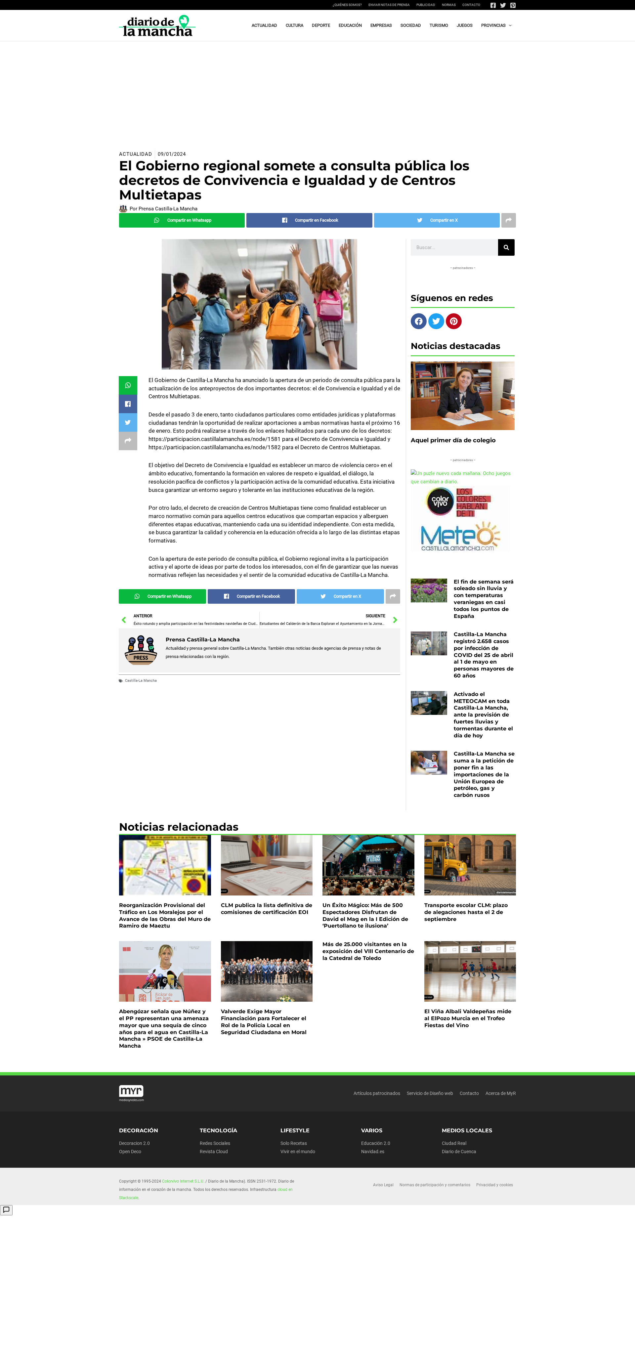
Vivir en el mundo (297, 1151)
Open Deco (130, 1151)
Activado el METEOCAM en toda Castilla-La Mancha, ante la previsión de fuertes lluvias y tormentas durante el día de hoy (483, 715)
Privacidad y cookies (494, 1185)
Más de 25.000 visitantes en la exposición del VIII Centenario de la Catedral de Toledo (368, 951)
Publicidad (425, 5)
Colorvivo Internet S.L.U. (183, 1181)
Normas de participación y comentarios (435, 1185)
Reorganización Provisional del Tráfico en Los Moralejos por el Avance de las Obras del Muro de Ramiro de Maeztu (165, 915)
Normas (449, 5)
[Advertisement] (317, 91)
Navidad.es (372, 1151)
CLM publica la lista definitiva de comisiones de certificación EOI (266, 908)
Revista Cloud (214, 1151)
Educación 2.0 (375, 1143)
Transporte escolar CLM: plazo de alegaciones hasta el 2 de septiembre (466, 912)
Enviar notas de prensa (389, 5)
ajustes (330, 1341)
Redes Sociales (215, 1143)
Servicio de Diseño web (430, 1093)
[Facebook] (493, 5)
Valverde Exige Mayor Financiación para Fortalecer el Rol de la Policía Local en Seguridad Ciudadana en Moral (264, 1021)
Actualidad (135, 154)
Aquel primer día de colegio (453, 440)
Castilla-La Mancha (141, 680)
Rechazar (420, 1338)
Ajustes (462, 1338)
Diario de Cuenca (459, 1151)
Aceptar (379, 1338)
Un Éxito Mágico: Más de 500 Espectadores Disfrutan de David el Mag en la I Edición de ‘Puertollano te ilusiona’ (365, 915)
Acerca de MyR (501, 1093)
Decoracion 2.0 (134, 1143)
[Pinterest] (513, 5)
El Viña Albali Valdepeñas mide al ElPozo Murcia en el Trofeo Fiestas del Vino (467, 1018)
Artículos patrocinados (377, 1093)
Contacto (471, 5)
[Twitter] (503, 5)
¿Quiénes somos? (347, 5)
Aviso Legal (383, 1185)
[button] (509, 25)
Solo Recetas (293, 1143)
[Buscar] (506, 247)
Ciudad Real (454, 1143)
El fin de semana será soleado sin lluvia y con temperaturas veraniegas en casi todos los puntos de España (484, 599)
